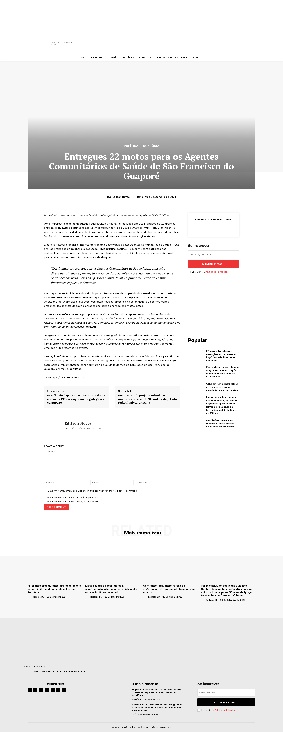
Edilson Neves (121, 196)
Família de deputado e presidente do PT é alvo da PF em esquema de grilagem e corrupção (76, 399)
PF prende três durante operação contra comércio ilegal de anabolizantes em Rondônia (221, 355)
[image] (107, 691)
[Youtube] (64, 690)
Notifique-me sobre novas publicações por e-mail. (72, 501)
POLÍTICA (131, 146)
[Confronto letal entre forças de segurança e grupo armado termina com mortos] (195, 387)
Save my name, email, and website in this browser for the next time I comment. (92, 490)
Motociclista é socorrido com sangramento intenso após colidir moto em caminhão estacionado (222, 371)
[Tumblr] (216, 41)
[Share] (47, 690)
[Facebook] (166, 41)
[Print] (206, 41)
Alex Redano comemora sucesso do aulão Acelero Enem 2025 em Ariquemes (220, 423)
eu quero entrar (211, 264)
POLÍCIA (135, 714)
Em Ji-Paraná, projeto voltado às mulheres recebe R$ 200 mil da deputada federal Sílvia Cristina (147, 399)
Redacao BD (38, 597)
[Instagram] (35, 690)
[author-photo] (30, 597)
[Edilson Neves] (52, 425)
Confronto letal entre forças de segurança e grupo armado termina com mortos (222, 387)
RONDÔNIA (151, 146)
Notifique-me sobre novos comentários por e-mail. (73, 497)
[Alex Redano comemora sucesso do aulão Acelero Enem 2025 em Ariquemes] (195, 423)
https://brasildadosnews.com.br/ (83, 428)
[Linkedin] (41, 690)
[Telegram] (53, 690)
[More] (226, 41)
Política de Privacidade (217, 272)
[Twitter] (176, 41)
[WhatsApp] (196, 41)
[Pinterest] (186, 41)
